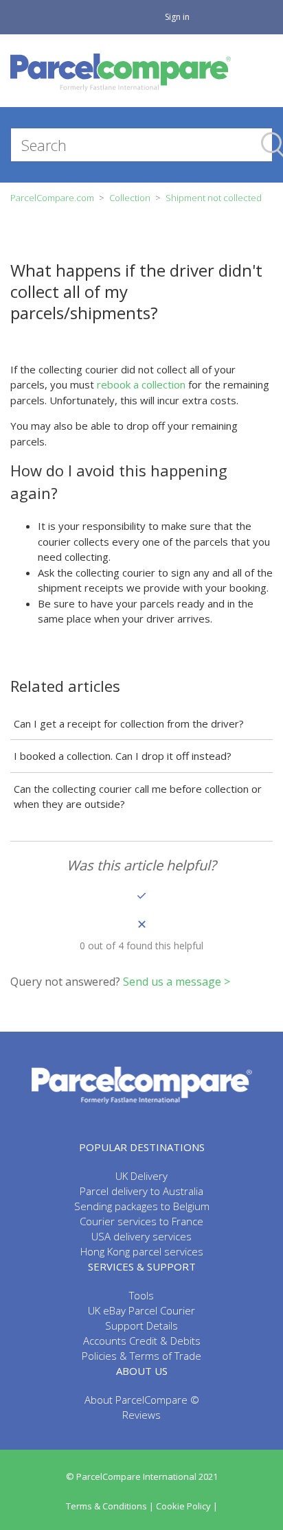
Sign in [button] (177, 17)
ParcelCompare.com (52, 198)
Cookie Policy (183, 1506)
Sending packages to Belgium (142, 1206)
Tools (141, 1295)
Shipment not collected (214, 198)
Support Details (141, 1325)
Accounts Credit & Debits (142, 1340)
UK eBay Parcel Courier (141, 1310)
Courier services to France (141, 1221)
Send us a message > (176, 981)
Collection (129, 198)
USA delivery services (141, 1236)
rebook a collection (141, 384)
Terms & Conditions (106, 1506)
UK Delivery (141, 1176)
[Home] (120, 70)
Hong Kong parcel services (141, 1251)
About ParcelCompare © (141, 1399)
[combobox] (141, 145)
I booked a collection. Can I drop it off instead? (122, 756)
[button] (141, 895)
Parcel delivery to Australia (141, 1191)
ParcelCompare (142, 1085)
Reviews (141, 1415)
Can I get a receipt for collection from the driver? (129, 723)
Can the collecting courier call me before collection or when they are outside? (138, 796)
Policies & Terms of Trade (141, 1356)
